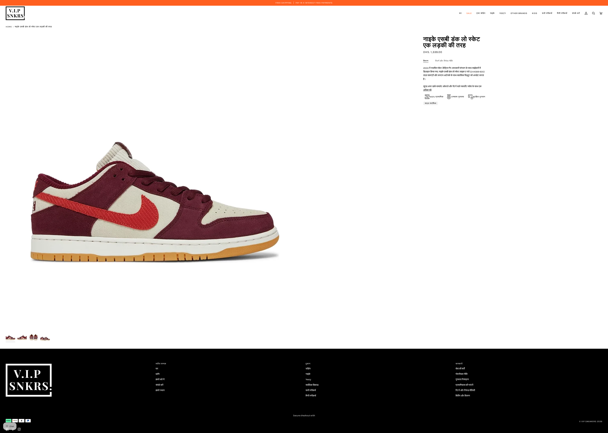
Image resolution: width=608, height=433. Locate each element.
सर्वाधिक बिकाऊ (312, 385)
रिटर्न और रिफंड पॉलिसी (465, 390)
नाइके (308, 374)
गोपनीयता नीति (461, 374)
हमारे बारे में (160, 379)
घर (157, 368)
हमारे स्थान (160, 390)
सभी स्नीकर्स (311, 390)
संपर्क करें (159, 385)
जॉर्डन (308, 368)
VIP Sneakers (588, 421)
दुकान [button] (308, 363)
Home (9, 26)
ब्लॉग (158, 374)
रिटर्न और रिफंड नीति (444, 61)
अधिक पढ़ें (427, 90)
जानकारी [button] (459, 363)
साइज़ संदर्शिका (430, 103)
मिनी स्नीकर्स (311, 395)
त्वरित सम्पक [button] (161, 363)
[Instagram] (19, 429)
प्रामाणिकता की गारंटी (464, 385)
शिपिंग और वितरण (463, 395)
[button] (481, 13)
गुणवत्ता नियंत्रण (462, 379)
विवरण (425, 61)
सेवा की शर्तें (460, 368)
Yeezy (308, 379)
